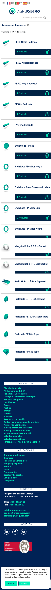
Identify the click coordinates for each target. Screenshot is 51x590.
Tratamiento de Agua (14, 455)
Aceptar (11, 583)
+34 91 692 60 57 (16, 504)
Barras (7, 405)
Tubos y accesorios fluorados (18, 427)
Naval (6, 469)
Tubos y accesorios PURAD (17, 430)
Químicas (8, 458)
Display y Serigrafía (13, 475)
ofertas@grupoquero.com (16, 515)
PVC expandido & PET (14, 391)
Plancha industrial (12, 388)
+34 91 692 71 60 (17, 502)
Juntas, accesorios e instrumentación (22, 441)
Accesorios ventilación (15, 424)
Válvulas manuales (13, 436)
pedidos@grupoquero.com (17, 513)
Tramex (7, 410)
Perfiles (7, 408)
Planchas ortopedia (13, 399)
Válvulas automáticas (14, 439)
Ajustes (24, 583)
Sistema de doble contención (18, 433)
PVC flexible (9, 402)
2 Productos (22, 218)
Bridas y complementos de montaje (21, 422)
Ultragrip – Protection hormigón (20, 396)
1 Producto (22, 51)
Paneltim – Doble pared (15, 393)
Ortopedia (9, 480)
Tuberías (8, 416)
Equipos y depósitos (14, 463)
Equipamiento (11, 477)
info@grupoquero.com (15, 510)
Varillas (7, 413)
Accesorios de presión (14, 419)
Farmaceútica (10, 472)
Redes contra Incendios (15, 460)
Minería (7, 466)
